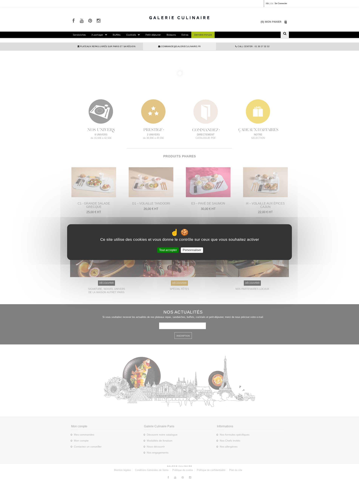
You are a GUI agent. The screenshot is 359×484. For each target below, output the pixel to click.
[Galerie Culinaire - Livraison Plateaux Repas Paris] (179, 17)
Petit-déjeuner (153, 34)
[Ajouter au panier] (93, 195)
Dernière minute (203, 34)
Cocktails (131, 34)
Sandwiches (79, 34)
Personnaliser (192, 250)
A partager (97, 34)
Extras (185, 34)
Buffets (116, 34)
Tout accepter (168, 250)
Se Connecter (281, 3)
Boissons (171, 34)
